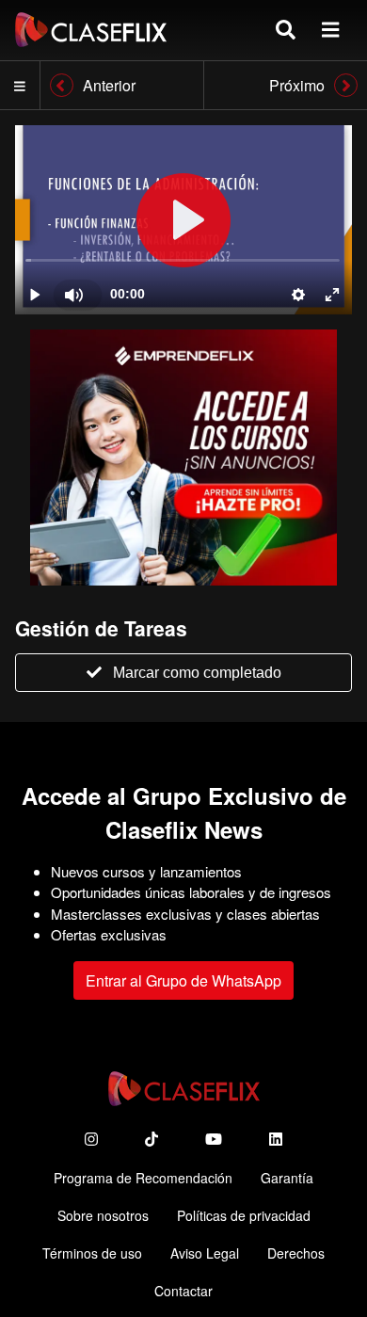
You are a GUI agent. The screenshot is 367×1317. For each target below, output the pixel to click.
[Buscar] (286, 30)
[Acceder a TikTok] (151, 1138)
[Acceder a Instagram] (91, 1138)
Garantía (287, 1177)
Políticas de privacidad (244, 1215)
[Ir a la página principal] (91, 30)
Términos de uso (92, 1253)
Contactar (183, 1290)
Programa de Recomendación (143, 1177)
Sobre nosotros (103, 1215)
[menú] (330, 30)
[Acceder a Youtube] (213, 1138)
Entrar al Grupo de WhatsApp (183, 980)
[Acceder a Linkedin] (275, 1138)
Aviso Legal (204, 1253)
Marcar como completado (197, 673)
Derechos (296, 1253)
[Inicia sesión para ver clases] (183, 219)
